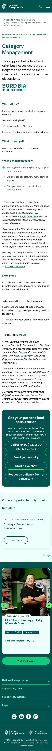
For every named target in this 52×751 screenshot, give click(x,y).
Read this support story (17, 640)
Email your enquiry (26, 457)
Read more (16, 540)
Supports (8, 19)
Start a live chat (26, 466)
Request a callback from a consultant (26, 476)
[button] (48, 555)
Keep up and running (25, 19)
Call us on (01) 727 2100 (26, 446)
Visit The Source (26, 660)
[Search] (41, 6)
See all (7, 508)
